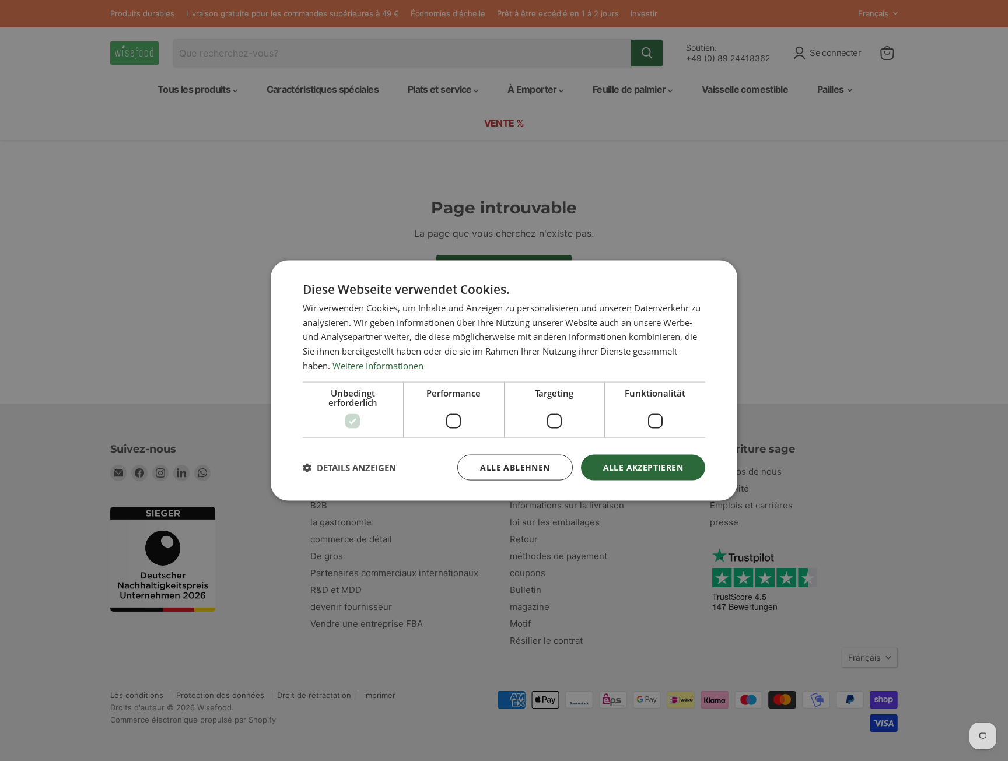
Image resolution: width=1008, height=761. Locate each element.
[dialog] (504, 380)
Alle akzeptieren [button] (643, 466)
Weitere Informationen (378, 365)
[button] (349, 467)
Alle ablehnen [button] (515, 466)
